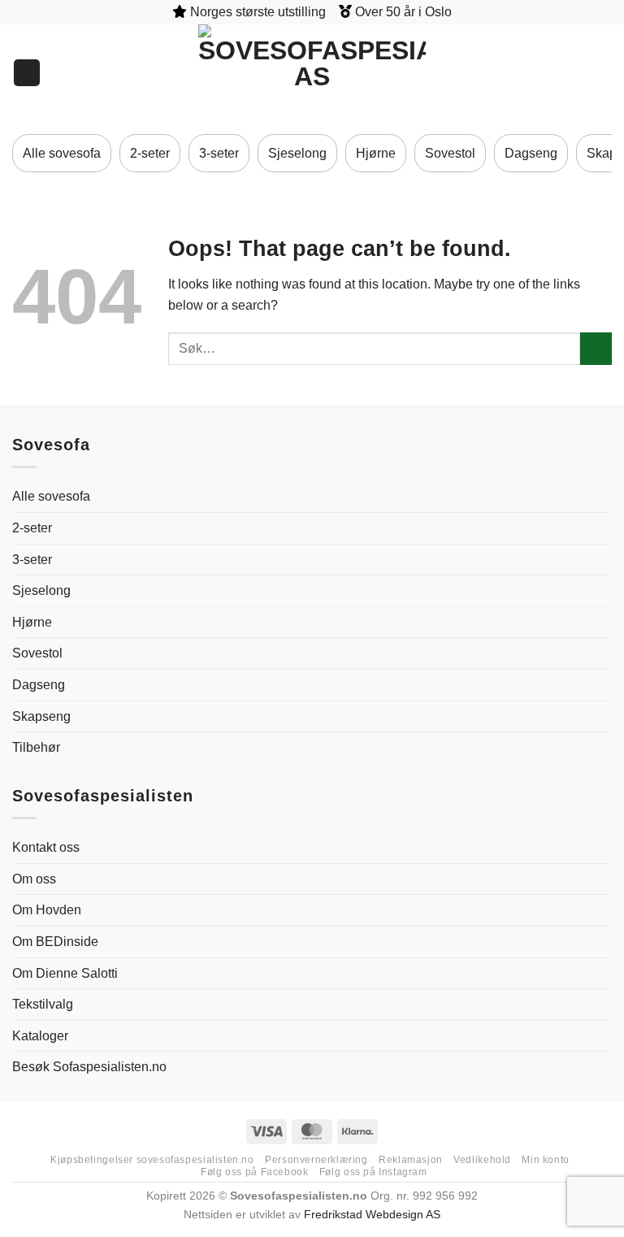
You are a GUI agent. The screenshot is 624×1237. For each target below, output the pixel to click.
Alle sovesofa (62, 153)
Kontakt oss (46, 847)
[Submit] (596, 348)
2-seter (150, 153)
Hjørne (376, 153)
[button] (604, 73)
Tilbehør (36, 747)
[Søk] (27, 72)
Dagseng (531, 153)
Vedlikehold (482, 1159)
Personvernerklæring (316, 1159)
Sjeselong (297, 153)
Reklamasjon (411, 1159)
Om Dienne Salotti (65, 973)
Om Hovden (46, 910)
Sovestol (450, 153)
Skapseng (41, 716)
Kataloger (40, 1036)
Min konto (546, 1159)
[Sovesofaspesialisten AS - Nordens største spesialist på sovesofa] (312, 72)
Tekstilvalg (42, 1004)
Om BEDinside (55, 941)
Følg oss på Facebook (254, 1172)
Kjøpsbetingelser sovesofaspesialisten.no (152, 1159)
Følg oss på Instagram (373, 1172)
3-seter (219, 153)
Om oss (34, 879)
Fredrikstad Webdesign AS (372, 1214)
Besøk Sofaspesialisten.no (89, 1067)
